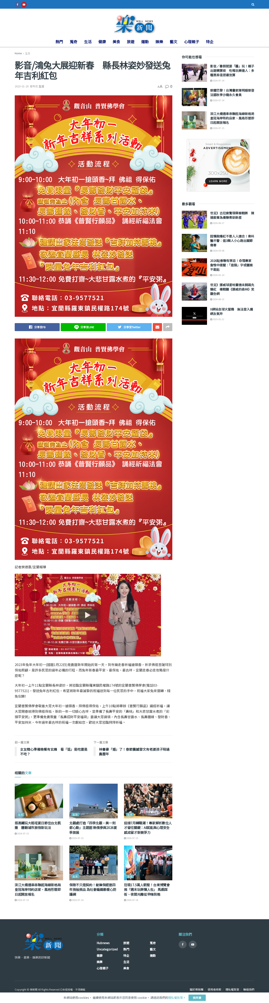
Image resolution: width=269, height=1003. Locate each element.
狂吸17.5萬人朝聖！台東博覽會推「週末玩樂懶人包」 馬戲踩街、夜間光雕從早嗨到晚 (147, 889)
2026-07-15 (23, 833)
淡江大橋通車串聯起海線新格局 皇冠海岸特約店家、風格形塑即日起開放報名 (38, 889)
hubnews (103, 943)
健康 (102, 41)
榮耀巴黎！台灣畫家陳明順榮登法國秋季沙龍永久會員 (232, 92)
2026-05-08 (218, 250)
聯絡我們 (248, 989)
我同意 (197, 998)
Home (18, 53)
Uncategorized (107, 949)
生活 (88, 41)
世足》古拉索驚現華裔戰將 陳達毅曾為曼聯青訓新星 (232, 215)
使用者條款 (214, 989)
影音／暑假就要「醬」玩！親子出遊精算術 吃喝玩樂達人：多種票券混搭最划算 (232, 70)
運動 (145, 41)
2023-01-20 (22, 86)
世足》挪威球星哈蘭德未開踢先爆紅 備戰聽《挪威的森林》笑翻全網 (232, 289)
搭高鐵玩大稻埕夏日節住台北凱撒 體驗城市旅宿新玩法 (38, 825)
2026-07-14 (77, 900)
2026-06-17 (218, 223)
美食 (116, 41)
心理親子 (191, 41)
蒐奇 (73, 41)
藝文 (173, 41)
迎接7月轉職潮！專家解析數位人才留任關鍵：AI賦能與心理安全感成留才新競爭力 (148, 827)
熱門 (59, 41)
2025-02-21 (218, 319)
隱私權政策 (232, 989)
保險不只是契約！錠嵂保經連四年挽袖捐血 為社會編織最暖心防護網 (92, 889)
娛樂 (159, 41)
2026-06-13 (218, 299)
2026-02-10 (218, 275)
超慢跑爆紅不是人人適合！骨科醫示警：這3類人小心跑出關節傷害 (232, 240)
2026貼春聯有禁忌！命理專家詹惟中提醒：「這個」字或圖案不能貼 (231, 265)
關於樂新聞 (196, 989)
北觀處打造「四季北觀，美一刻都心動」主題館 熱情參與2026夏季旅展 (93, 827)
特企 (210, 41)
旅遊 (130, 41)
